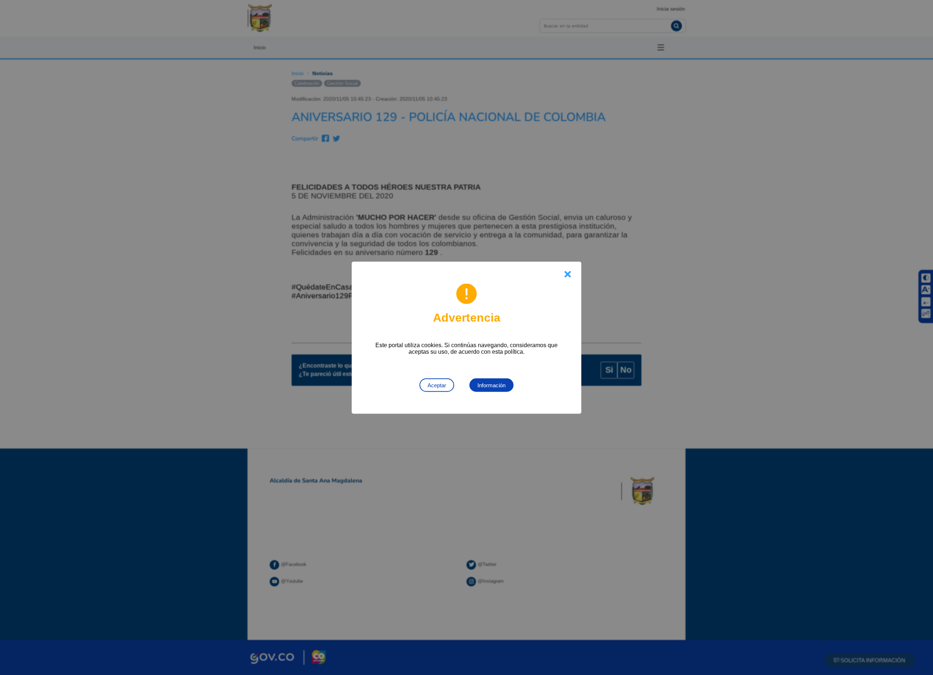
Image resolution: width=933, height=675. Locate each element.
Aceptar (437, 385)
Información (491, 385)
